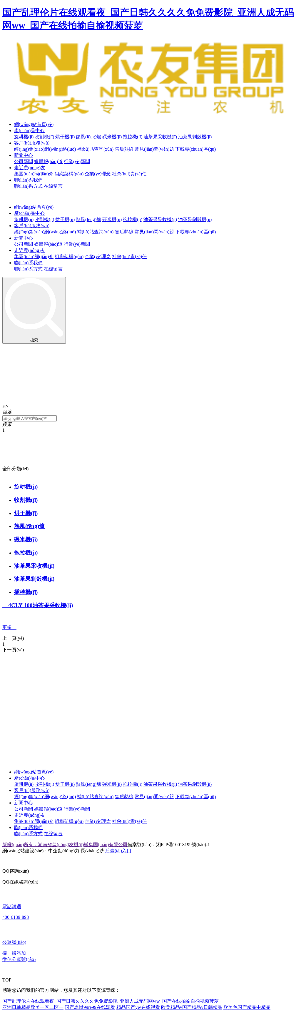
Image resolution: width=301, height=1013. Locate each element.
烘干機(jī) (65, 136)
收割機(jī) (44, 136)
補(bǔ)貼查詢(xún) (95, 149)
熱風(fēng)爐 (88, 136)
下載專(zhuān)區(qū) (195, 149)
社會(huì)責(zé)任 (129, 173)
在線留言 (53, 186)
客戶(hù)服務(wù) (31, 142)
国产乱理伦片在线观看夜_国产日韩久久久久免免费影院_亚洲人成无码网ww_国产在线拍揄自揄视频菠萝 (110, 1001)
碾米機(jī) (112, 136)
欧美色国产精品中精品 (246, 1007)
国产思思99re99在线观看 (90, 1007)
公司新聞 (23, 161)
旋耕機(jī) (24, 136)
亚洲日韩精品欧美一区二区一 (32, 1007)
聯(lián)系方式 (28, 186)
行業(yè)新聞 (77, 161)
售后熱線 (124, 149)
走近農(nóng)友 (29, 167)
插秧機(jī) (26, 592)
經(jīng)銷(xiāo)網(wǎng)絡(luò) (45, 149)
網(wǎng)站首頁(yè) (33, 124)
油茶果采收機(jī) (160, 136)
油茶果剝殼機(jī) (195, 136)
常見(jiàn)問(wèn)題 (154, 149)
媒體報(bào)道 (48, 161)
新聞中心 (23, 155)
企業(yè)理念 (98, 173)
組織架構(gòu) (69, 173)
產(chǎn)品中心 (29, 130)
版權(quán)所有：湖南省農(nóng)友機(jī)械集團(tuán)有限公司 (65, 844)
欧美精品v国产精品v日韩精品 (191, 1007)
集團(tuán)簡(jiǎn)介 (33, 173)
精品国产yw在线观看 (138, 1007)
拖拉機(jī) (132, 136)
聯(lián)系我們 (28, 179)
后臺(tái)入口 (118, 850)
